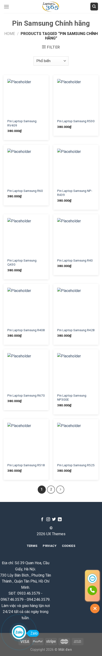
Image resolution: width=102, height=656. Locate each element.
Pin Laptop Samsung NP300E (71, 398)
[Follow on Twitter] (54, 519)
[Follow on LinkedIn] (60, 519)
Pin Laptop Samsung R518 (26, 465)
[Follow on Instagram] (48, 519)
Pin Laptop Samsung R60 (25, 191)
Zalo (34, 633)
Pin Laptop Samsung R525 (76, 465)
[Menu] (6, 6)
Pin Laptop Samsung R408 (26, 330)
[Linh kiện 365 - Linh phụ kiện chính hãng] (51, 6)
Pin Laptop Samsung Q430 (22, 262)
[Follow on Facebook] (42, 519)
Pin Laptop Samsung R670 (26, 395)
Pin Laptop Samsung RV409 (22, 123)
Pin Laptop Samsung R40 (75, 260)
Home (9, 33)
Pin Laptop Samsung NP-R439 (74, 193)
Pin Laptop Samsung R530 (76, 121)
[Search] (94, 6)
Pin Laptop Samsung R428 (76, 330)
